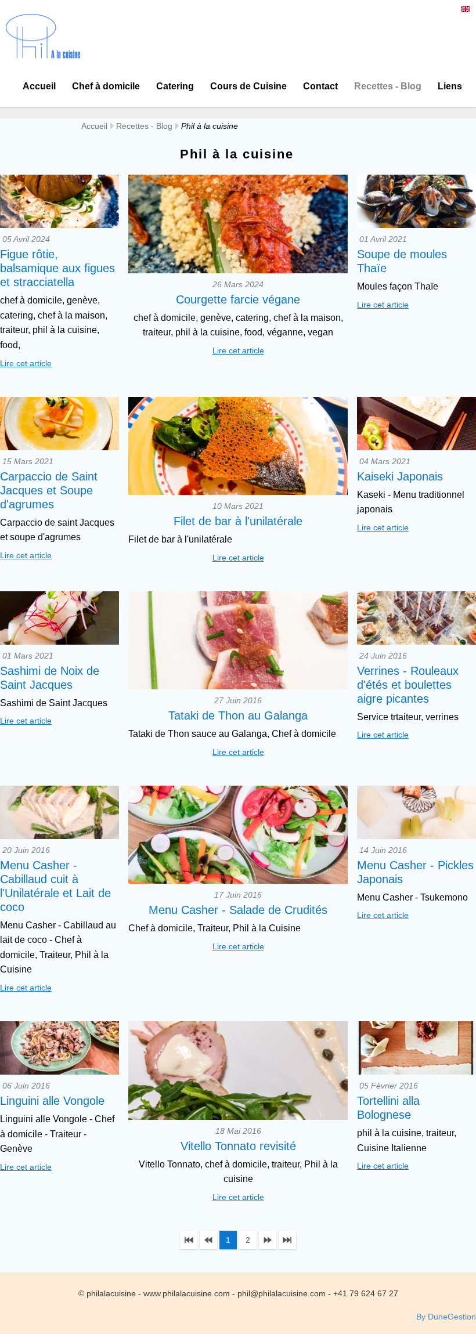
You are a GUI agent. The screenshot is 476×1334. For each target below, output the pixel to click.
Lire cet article (26, 363)
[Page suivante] (267, 1240)
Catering (175, 86)
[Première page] (188, 1240)
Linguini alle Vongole (52, 1100)
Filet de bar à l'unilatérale (238, 521)
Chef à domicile (106, 86)
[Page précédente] (208, 1240)
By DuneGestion (446, 1316)
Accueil (39, 86)
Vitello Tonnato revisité (238, 1146)
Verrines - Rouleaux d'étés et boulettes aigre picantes (408, 684)
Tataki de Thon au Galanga (238, 715)
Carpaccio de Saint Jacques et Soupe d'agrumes (49, 490)
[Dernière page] (287, 1240)
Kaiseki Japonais (400, 476)
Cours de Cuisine (248, 86)
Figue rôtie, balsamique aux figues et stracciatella (57, 268)
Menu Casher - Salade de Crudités (238, 909)
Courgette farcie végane (238, 299)
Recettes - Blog (387, 86)
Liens (450, 86)
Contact (320, 86)
